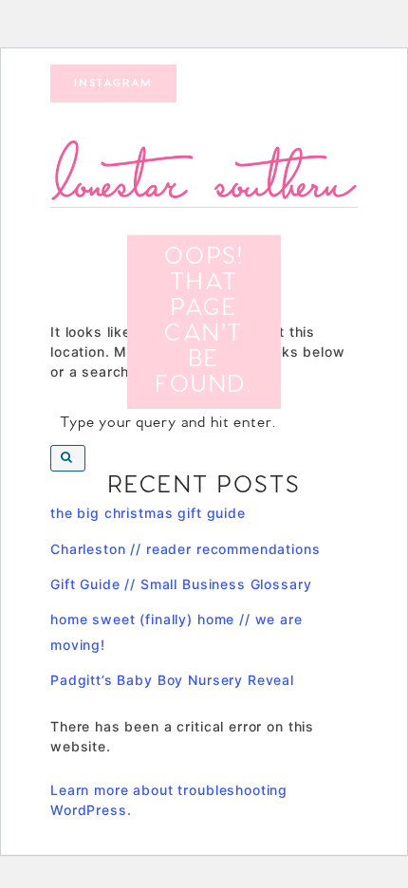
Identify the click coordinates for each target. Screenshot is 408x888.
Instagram (113, 83)
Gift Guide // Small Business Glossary (180, 584)
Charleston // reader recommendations (185, 549)
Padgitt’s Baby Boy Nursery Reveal (172, 680)
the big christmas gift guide (148, 513)
